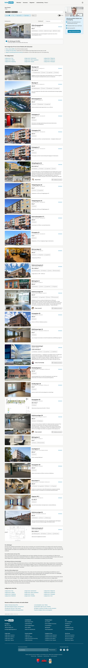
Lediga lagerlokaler (28, 636)
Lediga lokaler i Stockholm (10, 635)
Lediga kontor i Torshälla (29, 596)
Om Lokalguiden (68, 621)
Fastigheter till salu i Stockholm (51, 635)
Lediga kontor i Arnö (48, 596)
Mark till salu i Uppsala (69, 640)
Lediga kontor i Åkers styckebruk (31, 60)
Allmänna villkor (33, 656)
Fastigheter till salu (69, 627)
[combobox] (40, 12)
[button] (74, 31)
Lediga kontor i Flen (9, 58)
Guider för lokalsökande (30, 629)
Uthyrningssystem (49, 629)
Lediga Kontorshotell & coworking (31, 638)
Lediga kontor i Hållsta (10, 60)
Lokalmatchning (28, 623)
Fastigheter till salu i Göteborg (50, 636)
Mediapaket (47, 627)
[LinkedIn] (61, 650)
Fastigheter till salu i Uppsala (50, 640)
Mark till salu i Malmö (69, 638)
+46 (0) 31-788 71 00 (9, 627)
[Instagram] (67, 650)
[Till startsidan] (9, 2)
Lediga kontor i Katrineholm (30, 58)
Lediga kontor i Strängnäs (49, 61)
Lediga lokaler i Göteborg (9, 636)
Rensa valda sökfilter (10, 49)
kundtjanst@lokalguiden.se (11, 629)
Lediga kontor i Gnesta (29, 61)
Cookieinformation (46, 656)
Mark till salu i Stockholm (69, 635)
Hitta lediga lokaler (29, 621)
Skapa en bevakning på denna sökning (14, 52)
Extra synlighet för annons (50, 623)
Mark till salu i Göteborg (69, 636)
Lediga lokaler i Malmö (9, 638)
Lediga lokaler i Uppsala (9, 640)
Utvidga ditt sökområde (11, 50)
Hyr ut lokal (47, 621)
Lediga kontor (27, 635)
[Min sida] (82, 2)
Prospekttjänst (48, 625)
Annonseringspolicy (54, 656)
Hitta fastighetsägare (29, 625)
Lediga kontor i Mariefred (10, 596)
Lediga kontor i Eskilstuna (49, 60)
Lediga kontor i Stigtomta (49, 58)
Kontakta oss (68, 623)
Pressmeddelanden (69, 629)
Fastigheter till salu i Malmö (50, 638)
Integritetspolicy (40, 656)
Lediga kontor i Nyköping (10, 61)
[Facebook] (64, 650)
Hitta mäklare (28, 627)
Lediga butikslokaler (29, 640)
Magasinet (67, 625)
